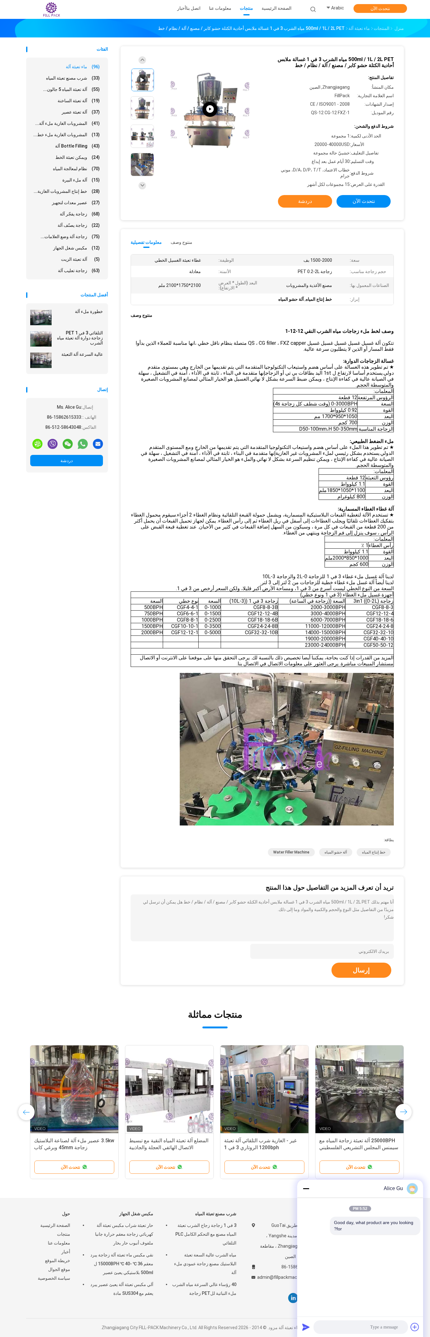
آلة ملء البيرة (81, 179)
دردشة (66, 460)
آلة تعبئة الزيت (80, 259)
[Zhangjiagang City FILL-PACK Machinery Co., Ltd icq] (37, 444)
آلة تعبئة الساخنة (79, 100)
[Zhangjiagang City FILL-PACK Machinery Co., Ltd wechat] (68, 444)
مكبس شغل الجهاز (76, 247)
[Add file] (414, 1327)
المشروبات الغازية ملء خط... (66, 134)
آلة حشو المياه (336, 852)
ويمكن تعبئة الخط (77, 157)
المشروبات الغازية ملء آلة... (67, 123)
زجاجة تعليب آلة (79, 270)
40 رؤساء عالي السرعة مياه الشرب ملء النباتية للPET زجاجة (204, 1289)
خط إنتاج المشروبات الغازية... (67, 191)
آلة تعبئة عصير (81, 112)
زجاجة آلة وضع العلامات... (70, 236)
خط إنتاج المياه (373, 852)
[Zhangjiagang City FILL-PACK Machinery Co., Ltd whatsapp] (83, 444)
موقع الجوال (59, 1269)
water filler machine (291, 852)
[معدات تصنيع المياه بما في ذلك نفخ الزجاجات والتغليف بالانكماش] (210, 109)
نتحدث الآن (380, 8)
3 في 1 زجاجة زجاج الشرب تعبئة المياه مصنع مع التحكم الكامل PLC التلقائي (205, 1234)
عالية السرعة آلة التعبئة (82, 354)
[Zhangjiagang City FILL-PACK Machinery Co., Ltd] (50, 9)
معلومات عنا (59, 1242)
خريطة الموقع (57, 1260)
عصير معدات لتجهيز (76, 202)
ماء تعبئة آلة (83, 66)
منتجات (63, 1234)
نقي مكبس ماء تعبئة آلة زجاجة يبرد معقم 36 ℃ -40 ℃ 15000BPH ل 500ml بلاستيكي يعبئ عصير (121, 1263)
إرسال (361, 970)
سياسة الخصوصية (54, 1278)
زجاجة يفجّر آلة (80, 213)
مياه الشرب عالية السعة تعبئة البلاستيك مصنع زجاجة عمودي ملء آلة (205, 1263)
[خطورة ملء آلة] (41, 317)
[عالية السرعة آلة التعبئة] (41, 360)
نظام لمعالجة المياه (76, 168)
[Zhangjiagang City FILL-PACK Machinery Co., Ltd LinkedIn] (293, 1298)
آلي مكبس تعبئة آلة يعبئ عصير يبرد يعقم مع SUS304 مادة (121, 1289)
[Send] (306, 1327)
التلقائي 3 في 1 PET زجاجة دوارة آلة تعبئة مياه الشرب (80, 337)
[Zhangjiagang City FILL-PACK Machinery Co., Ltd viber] (53, 444)
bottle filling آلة (77, 145)
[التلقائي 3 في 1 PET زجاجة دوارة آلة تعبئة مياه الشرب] (41, 339)
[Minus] (306, 1188)
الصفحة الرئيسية (55, 1225)
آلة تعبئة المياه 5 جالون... (71, 89)
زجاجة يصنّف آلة (79, 225)
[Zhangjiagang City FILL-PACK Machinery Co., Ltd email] (98, 444)
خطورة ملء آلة (89, 311)
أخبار (65, 1251)
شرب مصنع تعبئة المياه (73, 78)
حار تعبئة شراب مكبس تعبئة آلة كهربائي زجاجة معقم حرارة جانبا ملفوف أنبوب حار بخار (124, 1234)
